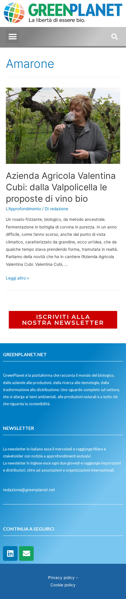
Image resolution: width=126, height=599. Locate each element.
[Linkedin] (10, 553)
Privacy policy (61, 577)
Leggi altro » (17, 278)
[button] (12, 36)
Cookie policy (63, 585)
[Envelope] (26, 553)
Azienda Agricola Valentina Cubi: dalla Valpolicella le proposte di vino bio (61, 187)
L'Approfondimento (23, 208)
